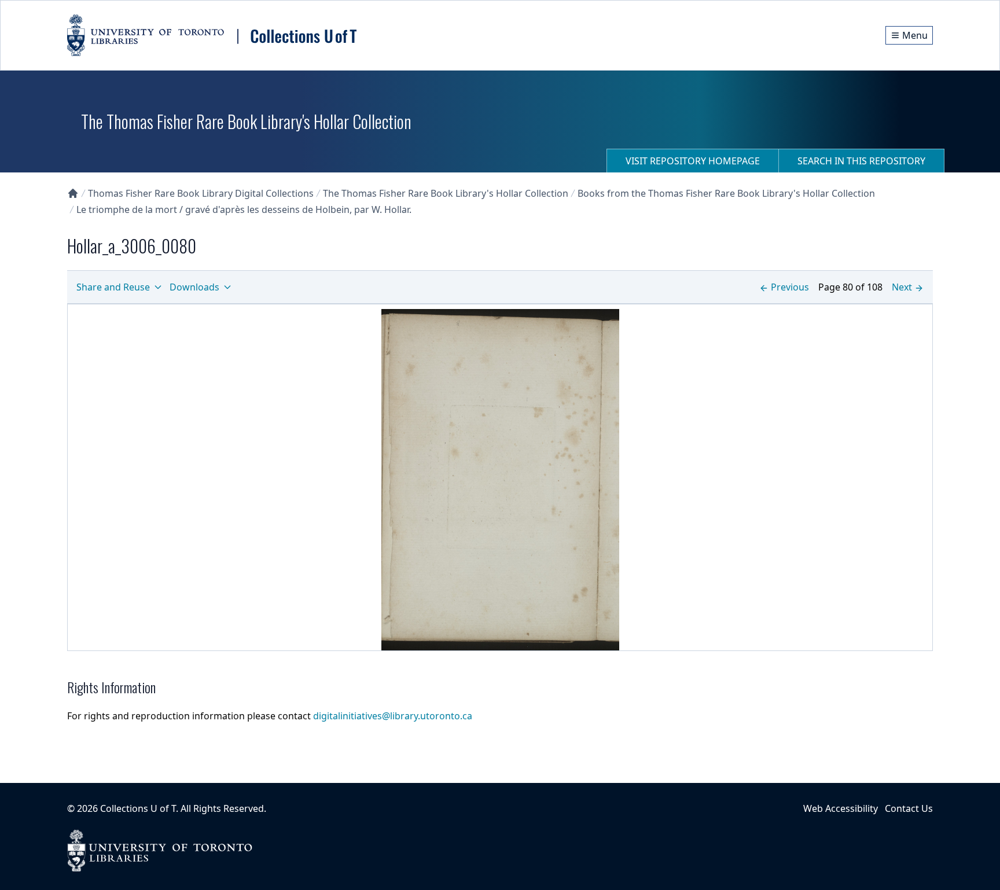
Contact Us (909, 808)
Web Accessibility (840, 808)
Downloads (194, 287)
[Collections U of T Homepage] (73, 193)
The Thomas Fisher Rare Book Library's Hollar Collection (445, 193)
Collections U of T (138, 808)
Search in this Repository (861, 161)
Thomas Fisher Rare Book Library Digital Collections (201, 193)
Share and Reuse (113, 287)
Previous (790, 287)
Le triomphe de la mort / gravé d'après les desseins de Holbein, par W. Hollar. (243, 209)
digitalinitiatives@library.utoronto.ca (392, 715)
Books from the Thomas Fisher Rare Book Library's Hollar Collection (726, 193)
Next (902, 287)
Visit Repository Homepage (693, 161)
